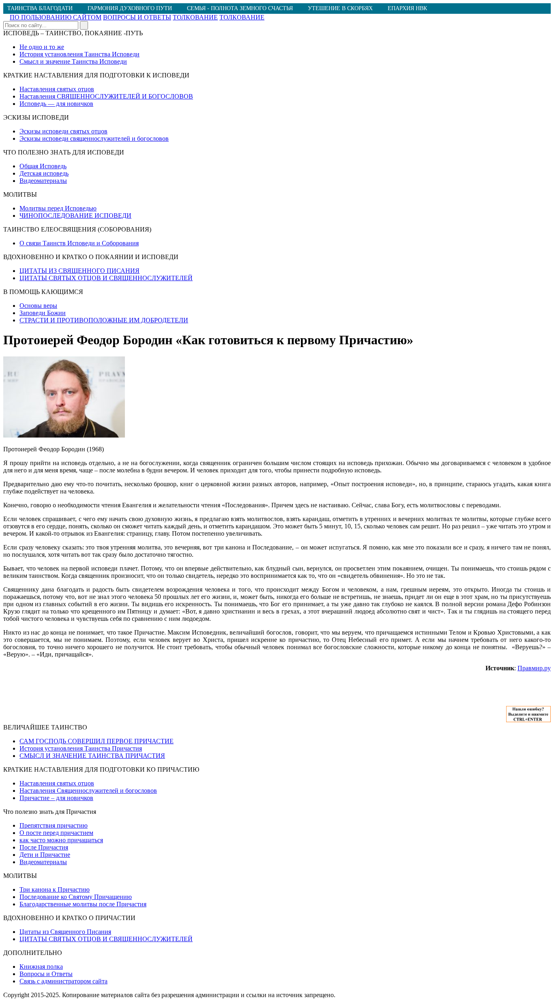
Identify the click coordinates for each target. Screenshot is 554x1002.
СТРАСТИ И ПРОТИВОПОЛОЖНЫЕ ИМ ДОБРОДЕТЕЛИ (103, 320)
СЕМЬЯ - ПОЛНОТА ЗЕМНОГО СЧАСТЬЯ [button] (240, 8)
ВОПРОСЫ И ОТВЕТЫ (137, 17)
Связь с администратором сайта (63, 981)
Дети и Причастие (44, 854)
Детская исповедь (44, 173)
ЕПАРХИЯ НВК (407, 8)
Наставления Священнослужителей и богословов (88, 790)
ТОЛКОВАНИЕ (195, 17)
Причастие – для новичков (56, 797)
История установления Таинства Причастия (80, 748)
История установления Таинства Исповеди (79, 54)
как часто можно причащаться (61, 840)
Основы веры (38, 305)
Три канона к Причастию (54, 889)
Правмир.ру (534, 668)
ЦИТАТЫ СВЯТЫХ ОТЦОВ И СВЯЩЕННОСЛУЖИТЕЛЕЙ (106, 278)
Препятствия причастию (53, 825)
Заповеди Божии (42, 312)
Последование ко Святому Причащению (75, 896)
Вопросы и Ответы (46, 973)
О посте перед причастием (56, 832)
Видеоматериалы (43, 180)
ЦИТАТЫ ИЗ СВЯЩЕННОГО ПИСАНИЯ (79, 270)
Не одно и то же (41, 46)
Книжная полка (41, 966)
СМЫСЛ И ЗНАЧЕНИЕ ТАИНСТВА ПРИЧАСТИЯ (92, 755)
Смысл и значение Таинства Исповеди (73, 61)
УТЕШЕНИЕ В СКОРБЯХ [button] (340, 8)
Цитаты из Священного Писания (65, 931)
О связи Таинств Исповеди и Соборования (79, 243)
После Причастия (43, 847)
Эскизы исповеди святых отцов (63, 131)
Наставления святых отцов (56, 89)
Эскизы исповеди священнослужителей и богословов (94, 138)
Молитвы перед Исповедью (58, 208)
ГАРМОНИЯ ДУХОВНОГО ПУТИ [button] (130, 8)
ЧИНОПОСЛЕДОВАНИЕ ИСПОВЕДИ (75, 215)
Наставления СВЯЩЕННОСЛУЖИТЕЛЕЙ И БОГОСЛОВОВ (106, 96)
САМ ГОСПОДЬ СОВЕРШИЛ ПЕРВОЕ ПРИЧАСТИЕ (96, 741)
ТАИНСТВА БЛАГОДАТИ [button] (40, 8)
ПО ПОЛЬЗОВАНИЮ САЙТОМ (55, 17)
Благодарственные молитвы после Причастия (82, 904)
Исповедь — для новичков (56, 103)
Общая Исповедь (43, 166)
